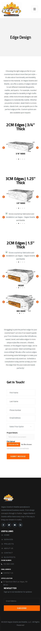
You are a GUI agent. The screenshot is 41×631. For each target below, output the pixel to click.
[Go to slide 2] (18, 208)
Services (8, 539)
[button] (3, 147)
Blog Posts (9, 557)
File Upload (11, 441)
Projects (9, 544)
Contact (8, 553)
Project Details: (12, 433)
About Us (8, 548)
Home (6, 535)
